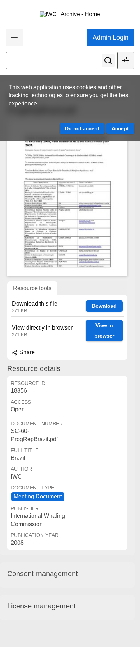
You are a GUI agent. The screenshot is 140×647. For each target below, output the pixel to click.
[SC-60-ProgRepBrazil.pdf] (67, 198)
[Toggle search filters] (125, 60)
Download (104, 306)
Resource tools (32, 288)
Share (26, 352)
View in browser (104, 330)
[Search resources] (108, 60)
